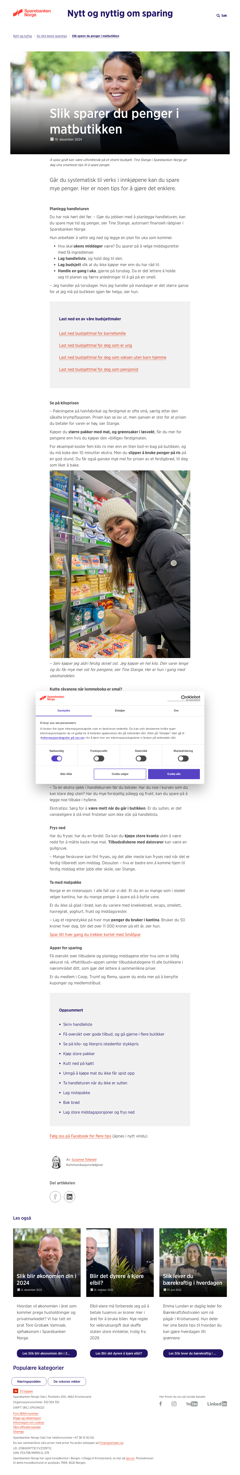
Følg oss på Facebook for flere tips (80, 1136)
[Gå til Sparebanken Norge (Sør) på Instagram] (174, 1404)
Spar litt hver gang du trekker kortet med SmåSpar (95, 934)
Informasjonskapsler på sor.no (62, 737)
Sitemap (18, 1431)
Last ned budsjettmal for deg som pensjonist (98, 369)
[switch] (99, 758)
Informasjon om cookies (28, 1422)
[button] (200, 15)
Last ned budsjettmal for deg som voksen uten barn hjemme (112, 357)
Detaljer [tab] (120, 710)
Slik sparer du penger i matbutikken (95, 36)
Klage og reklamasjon (27, 1418)
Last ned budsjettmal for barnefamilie (92, 333)
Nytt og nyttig (22, 36)
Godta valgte (120, 774)
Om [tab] (176, 710)
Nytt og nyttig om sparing (120, 13)
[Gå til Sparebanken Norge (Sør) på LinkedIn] (217, 1404)
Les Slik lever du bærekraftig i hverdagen (196, 1353)
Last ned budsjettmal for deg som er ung (95, 345)
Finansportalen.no (111, 1443)
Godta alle (174, 774)
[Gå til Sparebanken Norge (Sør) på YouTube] (192, 1404)
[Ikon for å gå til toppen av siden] (15, 1391)
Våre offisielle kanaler (27, 1427)
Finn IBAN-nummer (25, 1413)
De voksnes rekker (67, 1381)
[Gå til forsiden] (40, 13)
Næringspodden (29, 1381)
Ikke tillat (66, 774)
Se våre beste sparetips (52, 36)
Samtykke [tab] (63, 710)
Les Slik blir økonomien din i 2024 (47, 1353)
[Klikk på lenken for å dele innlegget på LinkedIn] (69, 1196)
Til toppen (26, 1391)
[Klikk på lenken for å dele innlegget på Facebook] (55, 1196)
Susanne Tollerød (84, 1159)
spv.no (130, 1458)
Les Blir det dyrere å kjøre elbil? (119, 1353)
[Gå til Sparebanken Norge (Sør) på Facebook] (160, 1404)
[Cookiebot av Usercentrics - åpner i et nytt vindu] (183, 698)
